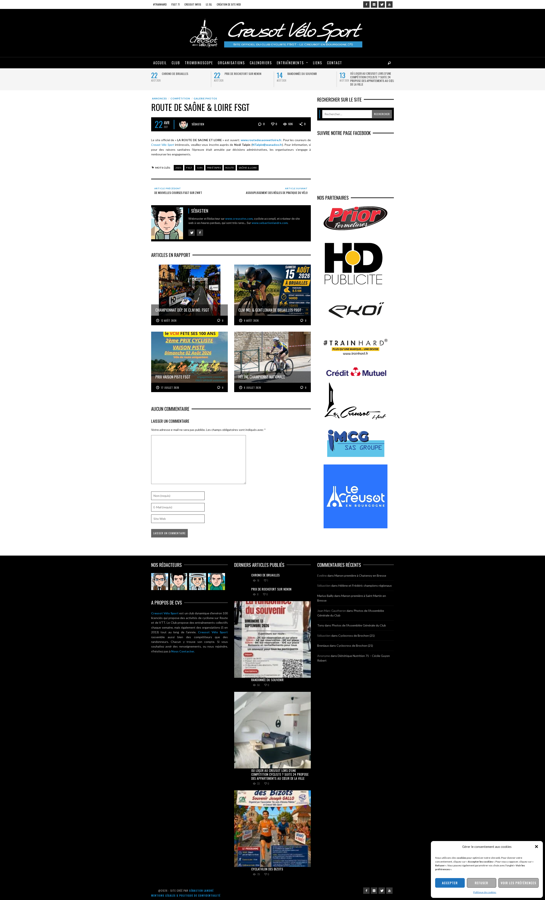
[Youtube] (389, 4)
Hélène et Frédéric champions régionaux (365, 585)
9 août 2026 (251, 320)
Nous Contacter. (183, 651)
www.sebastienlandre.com (270, 223)
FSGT (189, 167)
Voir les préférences (518, 882)
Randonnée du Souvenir (302, 73)
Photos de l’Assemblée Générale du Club (359, 625)
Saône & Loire (248, 167)
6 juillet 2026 (252, 387)
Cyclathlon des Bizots (267, 869)
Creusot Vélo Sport (165, 613)
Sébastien (198, 124)
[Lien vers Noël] (159, 581)
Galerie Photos (205, 98)
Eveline (322, 575)
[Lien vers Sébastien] (178, 581)
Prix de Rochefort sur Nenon (243, 73)
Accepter (450, 882)
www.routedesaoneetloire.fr (261, 140)
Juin (199, 167)
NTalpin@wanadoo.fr (267, 144)
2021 (178, 167)
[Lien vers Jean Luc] (197, 581)
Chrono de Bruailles (175, 73)
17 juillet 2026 (170, 387)
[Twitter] (382, 4)
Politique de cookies (484, 892)
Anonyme (323, 656)
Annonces (159, 98)
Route (229, 167)
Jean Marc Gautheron (331, 610)
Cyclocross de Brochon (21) (356, 635)
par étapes (214, 167)
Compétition (180, 98)
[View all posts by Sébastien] (183, 124)
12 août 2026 (169, 320)
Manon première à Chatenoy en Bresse (360, 575)
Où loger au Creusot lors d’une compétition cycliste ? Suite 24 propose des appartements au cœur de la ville (373, 79)
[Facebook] (366, 4)
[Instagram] (374, 4)
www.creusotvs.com (239, 218)
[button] (536, 846)
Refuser (481, 882)
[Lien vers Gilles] (216, 581)
